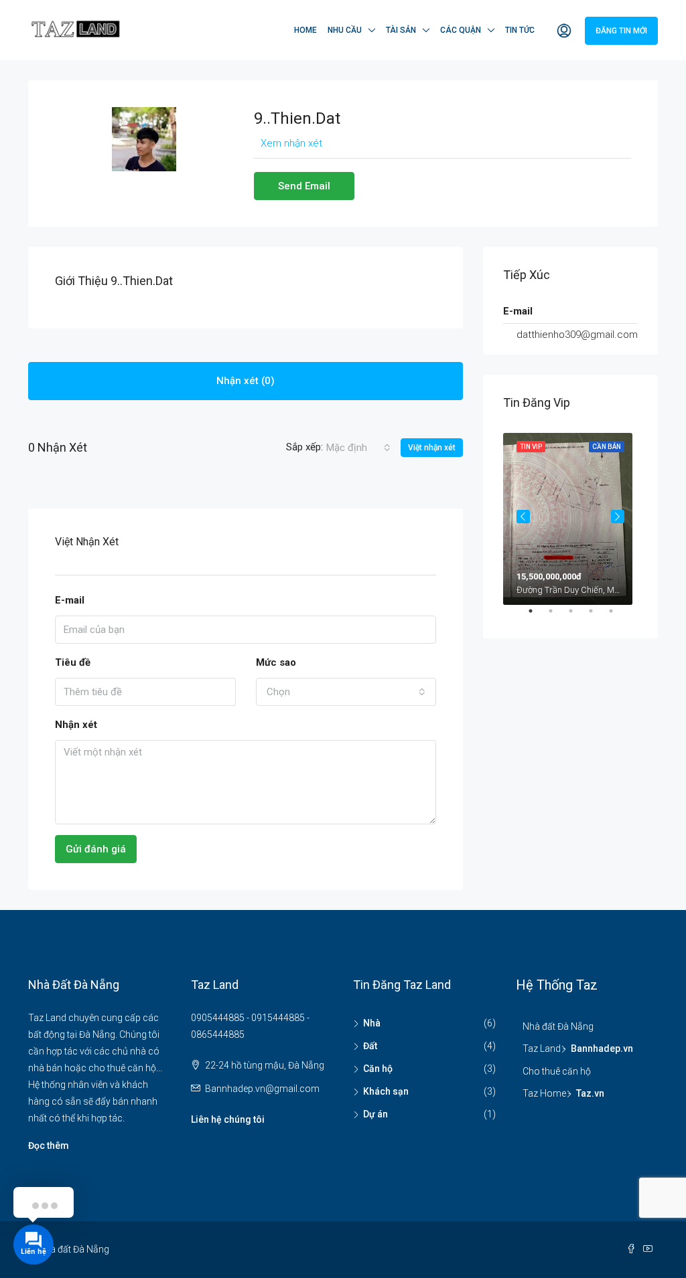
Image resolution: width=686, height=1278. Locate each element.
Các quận (460, 30)
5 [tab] (617, 616)
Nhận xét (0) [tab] (245, 381)
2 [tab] (557, 616)
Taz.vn (590, 1093)
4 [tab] (597, 616)
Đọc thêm (48, 1145)
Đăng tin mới (621, 30)
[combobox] (358, 448)
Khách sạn (386, 1091)
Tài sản (401, 30)
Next (617, 516)
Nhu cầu (345, 30)
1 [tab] (537, 616)
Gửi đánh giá (96, 849)
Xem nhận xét (291, 143)
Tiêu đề (72, 662)
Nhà (372, 1023)
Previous (523, 516)
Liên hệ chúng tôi (228, 1119)
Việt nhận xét (432, 447)
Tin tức (520, 30)
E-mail (69, 600)
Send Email (304, 186)
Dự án (375, 1114)
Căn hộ (378, 1068)
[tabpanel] (570, 516)
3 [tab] (577, 616)
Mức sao (276, 662)
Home (305, 30)
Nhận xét (76, 725)
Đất (370, 1045)
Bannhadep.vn (602, 1048)
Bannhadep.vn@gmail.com (262, 1088)
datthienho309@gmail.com (577, 335)
